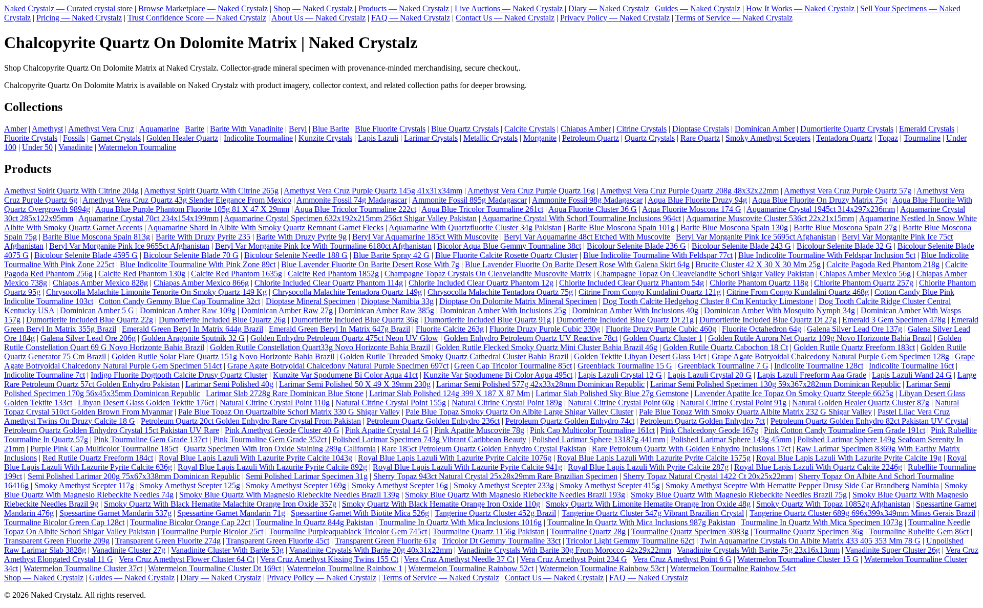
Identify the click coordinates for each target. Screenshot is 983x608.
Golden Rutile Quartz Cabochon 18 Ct (725, 347)
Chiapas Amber (586, 128)
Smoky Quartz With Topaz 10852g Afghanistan (833, 504)
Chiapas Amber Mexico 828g (100, 282)
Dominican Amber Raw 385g (386, 310)
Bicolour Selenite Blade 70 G (191, 255)
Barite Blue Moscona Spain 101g (621, 227)
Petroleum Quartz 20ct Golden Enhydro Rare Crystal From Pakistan (251, 421)
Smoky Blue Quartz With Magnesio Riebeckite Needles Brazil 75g (739, 494)
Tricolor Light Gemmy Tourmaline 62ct (630, 540)
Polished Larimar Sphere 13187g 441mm (598, 439)
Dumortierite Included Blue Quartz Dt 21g (625, 319)
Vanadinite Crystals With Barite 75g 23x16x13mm (758, 550)
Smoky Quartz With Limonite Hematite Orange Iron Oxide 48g (648, 504)
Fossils (74, 138)
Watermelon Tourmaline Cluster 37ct (83, 568)
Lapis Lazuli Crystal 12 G (620, 375)
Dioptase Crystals (700, 128)
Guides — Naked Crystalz (697, 8)
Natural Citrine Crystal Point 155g (390, 402)
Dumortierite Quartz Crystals (846, 128)
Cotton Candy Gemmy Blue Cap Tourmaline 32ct (179, 301)
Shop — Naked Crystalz (313, 8)
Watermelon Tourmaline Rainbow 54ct (733, 568)
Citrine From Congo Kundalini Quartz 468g (797, 292)
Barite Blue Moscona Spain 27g (845, 227)
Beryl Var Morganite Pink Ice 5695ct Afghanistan (756, 236)
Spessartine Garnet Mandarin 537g (115, 513)
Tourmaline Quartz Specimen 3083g (690, 531)
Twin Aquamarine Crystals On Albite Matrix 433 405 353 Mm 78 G (810, 540)
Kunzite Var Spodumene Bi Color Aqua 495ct (497, 375)
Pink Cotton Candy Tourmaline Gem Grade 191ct (844, 430)
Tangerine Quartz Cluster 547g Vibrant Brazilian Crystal (653, 513)
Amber (15, 128)
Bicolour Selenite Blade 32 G (844, 246)
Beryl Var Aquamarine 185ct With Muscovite (425, 236)
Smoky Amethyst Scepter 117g (84, 485)
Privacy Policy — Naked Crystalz (615, 17)
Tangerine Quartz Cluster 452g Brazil (495, 513)
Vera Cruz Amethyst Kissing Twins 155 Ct (329, 559)
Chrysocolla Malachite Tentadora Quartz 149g (347, 292)
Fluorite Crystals (30, 138)
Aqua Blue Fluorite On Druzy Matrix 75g (819, 200)
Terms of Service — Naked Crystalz (734, 17)
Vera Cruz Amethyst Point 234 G (573, 559)
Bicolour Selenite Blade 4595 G (86, 255)
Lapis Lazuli (378, 138)
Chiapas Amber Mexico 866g (201, 282)
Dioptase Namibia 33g (397, 301)
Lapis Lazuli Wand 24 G (912, 375)
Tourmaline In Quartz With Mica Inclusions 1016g (460, 522)
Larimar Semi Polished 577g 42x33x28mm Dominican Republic (540, 384)
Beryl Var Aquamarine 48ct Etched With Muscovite (587, 236)
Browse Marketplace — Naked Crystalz (203, 8)
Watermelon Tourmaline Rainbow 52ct (470, 568)
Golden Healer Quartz (182, 138)
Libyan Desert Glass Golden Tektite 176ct (146, 402)
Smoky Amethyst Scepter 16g (400, 485)
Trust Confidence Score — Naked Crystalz (196, 17)
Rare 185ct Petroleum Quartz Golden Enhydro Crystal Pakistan (483, 448)
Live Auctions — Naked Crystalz (509, 8)
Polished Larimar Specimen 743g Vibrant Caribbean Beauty (429, 439)
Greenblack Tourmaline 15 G (625, 365)
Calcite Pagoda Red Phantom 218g (882, 264)
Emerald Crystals (926, 128)
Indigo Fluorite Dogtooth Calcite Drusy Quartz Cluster (179, 375)
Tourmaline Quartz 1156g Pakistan (489, 531)
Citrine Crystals (641, 128)
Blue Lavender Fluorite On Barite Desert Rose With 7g (370, 264)
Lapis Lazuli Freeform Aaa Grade (811, 375)
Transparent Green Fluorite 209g (57, 540)
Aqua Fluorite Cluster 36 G (592, 209)
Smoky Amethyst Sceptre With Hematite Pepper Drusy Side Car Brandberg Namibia (802, 485)
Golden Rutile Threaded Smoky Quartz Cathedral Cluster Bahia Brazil (454, 356)
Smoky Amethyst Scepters (767, 138)
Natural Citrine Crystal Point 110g (275, 402)
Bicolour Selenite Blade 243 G (741, 246)
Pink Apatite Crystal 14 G (387, 430)
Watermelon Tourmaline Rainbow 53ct (602, 568)
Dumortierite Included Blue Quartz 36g (354, 319)
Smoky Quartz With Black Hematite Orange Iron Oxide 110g (441, 504)
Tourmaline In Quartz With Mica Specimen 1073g (822, 522)
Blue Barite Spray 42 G (391, 255)
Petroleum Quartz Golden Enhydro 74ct (569, 421)
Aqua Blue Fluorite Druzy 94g (697, 200)
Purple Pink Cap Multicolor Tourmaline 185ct (104, 448)
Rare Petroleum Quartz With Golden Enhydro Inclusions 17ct (691, 448)
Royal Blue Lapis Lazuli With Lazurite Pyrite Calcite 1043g (255, 457)
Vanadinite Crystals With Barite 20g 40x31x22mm (370, 550)
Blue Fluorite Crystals (390, 128)
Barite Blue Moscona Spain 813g (96, 236)
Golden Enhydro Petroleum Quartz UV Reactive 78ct (530, 338)
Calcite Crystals (529, 128)
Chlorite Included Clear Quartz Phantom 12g (481, 282)
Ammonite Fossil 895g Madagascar (469, 200)
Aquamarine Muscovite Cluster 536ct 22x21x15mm (770, 218)
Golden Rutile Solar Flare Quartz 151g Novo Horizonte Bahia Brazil (223, 356)
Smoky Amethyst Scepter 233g (504, 485)
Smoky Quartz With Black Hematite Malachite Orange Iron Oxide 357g (220, 504)
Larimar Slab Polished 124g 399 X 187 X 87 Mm (449, 393)
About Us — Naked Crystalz (318, 17)
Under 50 (37, 147)
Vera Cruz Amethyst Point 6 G (682, 559)
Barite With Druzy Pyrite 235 (203, 236)
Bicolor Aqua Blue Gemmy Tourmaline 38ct (509, 246)
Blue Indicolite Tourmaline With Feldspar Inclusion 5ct (826, 255)
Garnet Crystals (116, 138)
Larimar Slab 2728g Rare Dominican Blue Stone (285, 393)
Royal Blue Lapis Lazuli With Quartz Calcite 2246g (818, 467)
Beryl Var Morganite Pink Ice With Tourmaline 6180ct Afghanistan (323, 246)
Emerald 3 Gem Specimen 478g (894, 319)
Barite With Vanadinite (246, 128)
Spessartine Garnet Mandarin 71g (231, 513)
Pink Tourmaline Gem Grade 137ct (150, 439)
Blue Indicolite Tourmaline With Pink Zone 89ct (197, 264)
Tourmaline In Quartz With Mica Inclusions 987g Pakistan (641, 522)
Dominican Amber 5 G (97, 310)
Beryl (298, 128)
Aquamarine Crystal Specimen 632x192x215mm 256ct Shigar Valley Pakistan (350, 218)
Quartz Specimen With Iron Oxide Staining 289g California (280, 448)
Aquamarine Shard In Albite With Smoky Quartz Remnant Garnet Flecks (265, 227)
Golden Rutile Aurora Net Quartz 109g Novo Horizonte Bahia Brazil (820, 338)
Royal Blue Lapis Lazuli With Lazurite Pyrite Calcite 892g (272, 467)
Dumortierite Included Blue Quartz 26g (222, 319)
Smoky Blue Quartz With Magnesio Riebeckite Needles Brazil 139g (289, 494)
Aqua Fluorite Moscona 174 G (691, 209)
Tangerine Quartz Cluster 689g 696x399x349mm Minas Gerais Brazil (862, 513)
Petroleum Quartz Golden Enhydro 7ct (702, 421)
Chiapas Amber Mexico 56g (865, 273)
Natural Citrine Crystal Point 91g (733, 402)
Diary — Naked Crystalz (608, 8)
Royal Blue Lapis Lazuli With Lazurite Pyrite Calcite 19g (849, 457)
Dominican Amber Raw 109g (188, 310)
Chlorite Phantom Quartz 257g (863, 282)
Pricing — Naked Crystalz (79, 17)
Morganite (540, 138)
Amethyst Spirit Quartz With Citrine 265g (211, 190)
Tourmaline (922, 138)
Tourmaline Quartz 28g (588, 531)
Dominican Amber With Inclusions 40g (635, 310)
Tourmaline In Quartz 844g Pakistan (314, 522)
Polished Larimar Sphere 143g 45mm (731, 439)
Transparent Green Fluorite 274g (168, 540)
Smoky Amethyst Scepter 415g (610, 485)
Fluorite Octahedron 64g (761, 328)
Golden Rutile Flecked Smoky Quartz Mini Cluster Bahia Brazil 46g (546, 347)
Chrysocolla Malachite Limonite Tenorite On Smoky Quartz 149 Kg (156, 292)
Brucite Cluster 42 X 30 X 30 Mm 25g (758, 264)
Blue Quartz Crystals (465, 128)
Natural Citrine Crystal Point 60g (621, 402)
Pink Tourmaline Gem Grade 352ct (270, 439)
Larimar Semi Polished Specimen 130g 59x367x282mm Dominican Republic (775, 384)
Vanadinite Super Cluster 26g (892, 550)
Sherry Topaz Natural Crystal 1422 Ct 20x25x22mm (708, 476)
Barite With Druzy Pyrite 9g (301, 236)
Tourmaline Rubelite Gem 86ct (919, 531)
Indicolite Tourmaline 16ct (911, 365)
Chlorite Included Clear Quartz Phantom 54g (631, 282)
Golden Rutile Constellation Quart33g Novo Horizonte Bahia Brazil (320, 347)
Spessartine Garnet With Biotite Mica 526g (360, 513)
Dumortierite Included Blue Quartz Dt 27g (768, 319)
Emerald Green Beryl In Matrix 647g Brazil (339, 328)
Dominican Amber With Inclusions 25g (503, 310)
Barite (194, 128)
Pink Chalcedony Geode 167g (709, 430)
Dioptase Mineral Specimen (310, 301)
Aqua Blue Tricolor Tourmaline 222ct (355, 209)
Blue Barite (330, 128)
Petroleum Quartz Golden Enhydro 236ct (433, 421)
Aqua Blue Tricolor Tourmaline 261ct (482, 209)
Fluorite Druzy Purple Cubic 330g (544, 328)
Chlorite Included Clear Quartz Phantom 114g (328, 282)
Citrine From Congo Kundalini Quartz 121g (650, 292)
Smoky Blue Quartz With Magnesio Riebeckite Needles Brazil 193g (515, 494)
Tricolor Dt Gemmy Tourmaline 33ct (501, 540)
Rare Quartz (700, 138)
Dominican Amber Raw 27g (287, 310)
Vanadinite (75, 147)
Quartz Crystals (650, 138)
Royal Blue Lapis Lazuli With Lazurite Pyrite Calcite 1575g (654, 457)
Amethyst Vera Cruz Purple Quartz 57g (847, 190)
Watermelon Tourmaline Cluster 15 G (798, 559)
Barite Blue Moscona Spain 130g (734, 227)
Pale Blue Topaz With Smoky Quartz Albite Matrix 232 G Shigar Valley (755, 411)
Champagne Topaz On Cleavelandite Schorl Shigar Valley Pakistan (705, 273)
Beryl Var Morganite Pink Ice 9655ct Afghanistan (129, 246)
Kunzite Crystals (325, 138)
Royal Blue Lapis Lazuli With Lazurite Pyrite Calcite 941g (467, 467)
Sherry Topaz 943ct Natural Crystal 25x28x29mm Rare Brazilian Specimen (495, 476)
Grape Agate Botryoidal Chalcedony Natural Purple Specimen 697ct (337, 365)
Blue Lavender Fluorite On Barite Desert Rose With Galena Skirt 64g (577, 264)
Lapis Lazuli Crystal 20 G (710, 375)
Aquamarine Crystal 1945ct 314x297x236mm (820, 209)
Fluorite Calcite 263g (450, 328)
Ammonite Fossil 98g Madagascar (587, 200)
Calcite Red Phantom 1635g (236, 273)
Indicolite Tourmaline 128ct (818, 365)
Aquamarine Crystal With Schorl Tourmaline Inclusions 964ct (581, 218)
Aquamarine (159, 128)
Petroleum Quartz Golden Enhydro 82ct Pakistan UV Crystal (869, 421)
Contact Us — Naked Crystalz (505, 17)
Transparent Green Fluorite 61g (385, 540)
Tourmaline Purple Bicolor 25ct (212, 531)
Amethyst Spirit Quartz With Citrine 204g (71, 190)
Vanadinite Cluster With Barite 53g (227, 550)
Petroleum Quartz (590, 138)
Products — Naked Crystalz (403, 8)
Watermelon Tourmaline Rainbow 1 (344, 568)
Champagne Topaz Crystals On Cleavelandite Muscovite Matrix (487, 273)
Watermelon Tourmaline (137, 147)
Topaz (888, 138)
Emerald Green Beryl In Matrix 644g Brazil (192, 328)
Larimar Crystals (431, 138)
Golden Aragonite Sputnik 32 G (193, 338)
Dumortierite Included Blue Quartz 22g (89, 319)
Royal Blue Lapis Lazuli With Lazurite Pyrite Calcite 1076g (454, 457)
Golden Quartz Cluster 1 (662, 338)
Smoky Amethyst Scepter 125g (190, 485)
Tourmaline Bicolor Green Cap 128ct (64, 522)
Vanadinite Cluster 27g (128, 550)
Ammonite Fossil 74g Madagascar (351, 200)
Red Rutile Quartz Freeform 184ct (97, 457)
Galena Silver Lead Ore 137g (854, 328)
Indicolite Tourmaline (258, 138)
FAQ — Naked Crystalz (410, 17)
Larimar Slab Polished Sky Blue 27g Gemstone (612, 393)
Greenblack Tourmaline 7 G (723, 365)
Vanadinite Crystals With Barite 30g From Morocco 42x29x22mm (564, 550)
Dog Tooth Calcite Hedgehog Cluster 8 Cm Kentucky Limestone (708, 301)
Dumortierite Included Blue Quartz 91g (487, 319)
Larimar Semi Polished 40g (229, 384)
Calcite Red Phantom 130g (141, 273)
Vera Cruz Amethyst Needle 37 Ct (459, 559)
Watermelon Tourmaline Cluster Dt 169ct (214, 568)
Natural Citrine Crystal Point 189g (507, 402)
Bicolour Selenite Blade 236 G (636, 246)
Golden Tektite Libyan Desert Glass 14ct (640, 356)
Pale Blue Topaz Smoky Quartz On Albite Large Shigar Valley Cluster (519, 411)
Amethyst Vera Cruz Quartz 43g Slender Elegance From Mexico (186, 200)
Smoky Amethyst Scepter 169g (296, 485)
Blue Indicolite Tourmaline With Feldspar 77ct (658, 255)
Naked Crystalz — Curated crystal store (68, 8)
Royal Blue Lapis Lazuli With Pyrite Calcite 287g (648, 467)
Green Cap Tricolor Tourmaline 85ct (513, 365)
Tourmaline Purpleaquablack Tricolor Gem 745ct (348, 531)
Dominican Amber (765, 128)
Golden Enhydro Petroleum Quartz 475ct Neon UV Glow (344, 338)
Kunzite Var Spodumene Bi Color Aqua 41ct (345, 375)
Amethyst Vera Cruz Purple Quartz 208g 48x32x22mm (689, 190)
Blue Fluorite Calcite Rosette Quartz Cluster (506, 255)
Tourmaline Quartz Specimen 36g (808, 531)
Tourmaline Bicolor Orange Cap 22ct (190, 522)
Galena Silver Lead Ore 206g (88, 338)
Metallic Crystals (490, 138)
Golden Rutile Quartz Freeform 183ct (854, 347)
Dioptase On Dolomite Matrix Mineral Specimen (518, 301)
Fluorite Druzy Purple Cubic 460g (661, 328)
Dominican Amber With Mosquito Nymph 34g (779, 310)
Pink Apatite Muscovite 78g (479, 430)
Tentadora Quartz (844, 138)
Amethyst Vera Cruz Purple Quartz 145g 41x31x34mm (373, 190)
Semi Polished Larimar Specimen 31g (307, 476)
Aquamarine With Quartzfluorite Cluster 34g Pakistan (475, 227)
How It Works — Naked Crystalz (800, 8)
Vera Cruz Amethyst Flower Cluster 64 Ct (186, 559)
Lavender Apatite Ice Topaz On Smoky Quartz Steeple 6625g (793, 393)
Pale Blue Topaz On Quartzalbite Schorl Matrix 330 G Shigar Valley (289, 411)
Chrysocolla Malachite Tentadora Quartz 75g (500, 292)
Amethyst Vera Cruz (101, 128)
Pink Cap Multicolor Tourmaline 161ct (592, 430)
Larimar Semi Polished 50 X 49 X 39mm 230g (355, 384)
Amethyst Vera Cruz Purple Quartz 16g (531, 190)
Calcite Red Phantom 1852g (333, 273)
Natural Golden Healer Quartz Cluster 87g (860, 402)
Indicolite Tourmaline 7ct (44, 375)
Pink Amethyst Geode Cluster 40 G (282, 430)
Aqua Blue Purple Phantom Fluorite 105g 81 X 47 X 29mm (192, 209)
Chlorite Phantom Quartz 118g (759, 282)
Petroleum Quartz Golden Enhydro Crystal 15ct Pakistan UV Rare (111, 430)
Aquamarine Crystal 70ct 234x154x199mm (148, 218)
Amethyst (47, 128)
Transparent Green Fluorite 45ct (277, 540)
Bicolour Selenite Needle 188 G (296, 255)
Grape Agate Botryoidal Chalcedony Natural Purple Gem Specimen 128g (830, 356)
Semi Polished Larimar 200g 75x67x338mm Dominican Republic (134, 476)
